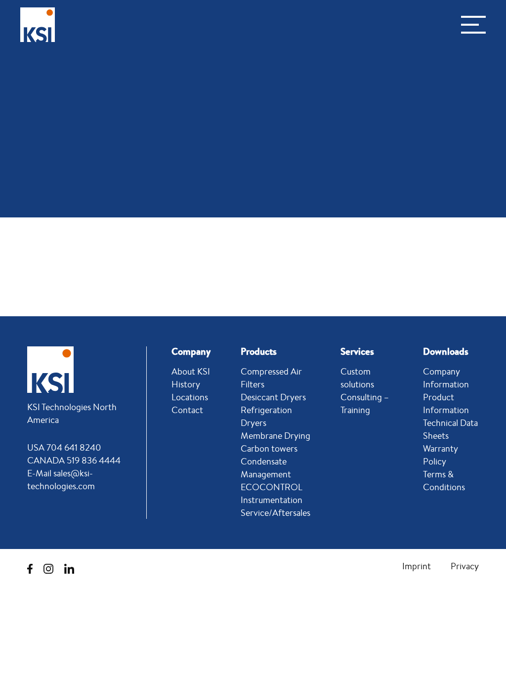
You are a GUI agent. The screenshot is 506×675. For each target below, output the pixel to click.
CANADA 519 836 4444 (74, 460)
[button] (473, 25)
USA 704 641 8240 (64, 447)
